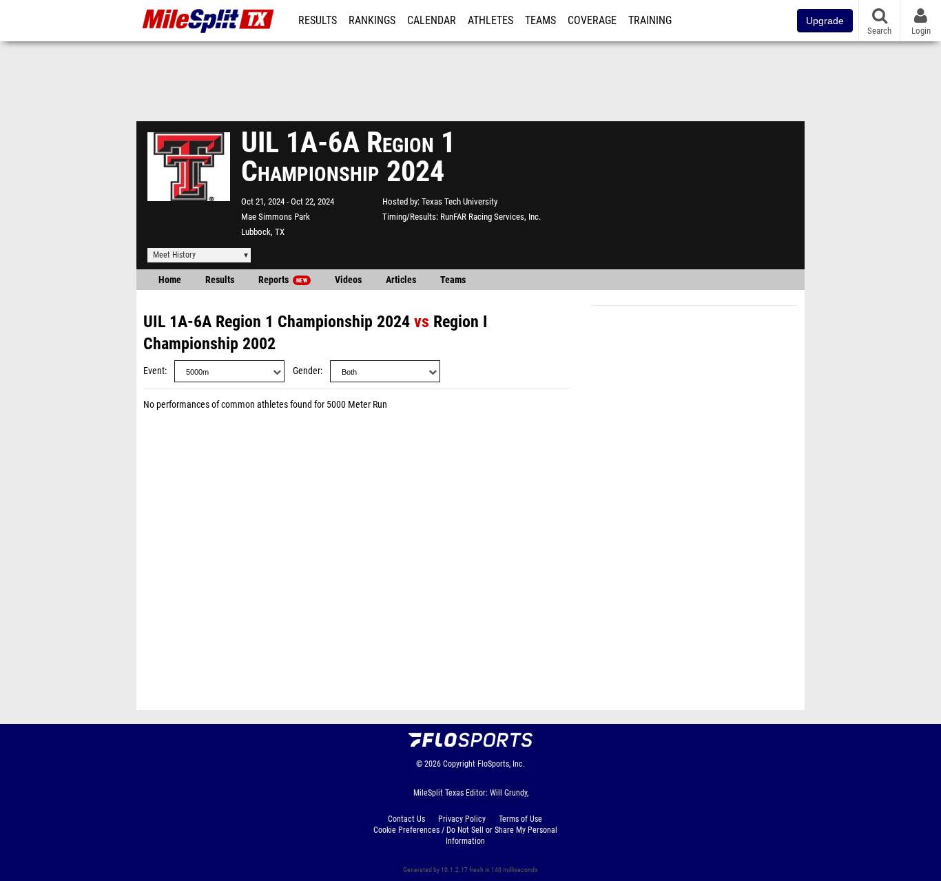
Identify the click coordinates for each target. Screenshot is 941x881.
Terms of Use (520, 819)
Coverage (592, 20)
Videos (348, 280)
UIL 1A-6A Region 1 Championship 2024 (276, 321)
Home (169, 280)
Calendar (431, 20)
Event (154, 371)
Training (650, 20)
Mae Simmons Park (275, 216)
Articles (401, 280)
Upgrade (825, 20)
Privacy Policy (462, 819)
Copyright (459, 764)
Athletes (490, 20)
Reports (282, 280)
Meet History (174, 255)
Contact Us (406, 819)
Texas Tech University (459, 201)
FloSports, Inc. (501, 764)
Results (317, 20)
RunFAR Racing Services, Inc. (490, 216)
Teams (540, 20)
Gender (306, 371)
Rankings (372, 20)
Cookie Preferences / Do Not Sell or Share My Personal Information (465, 835)
